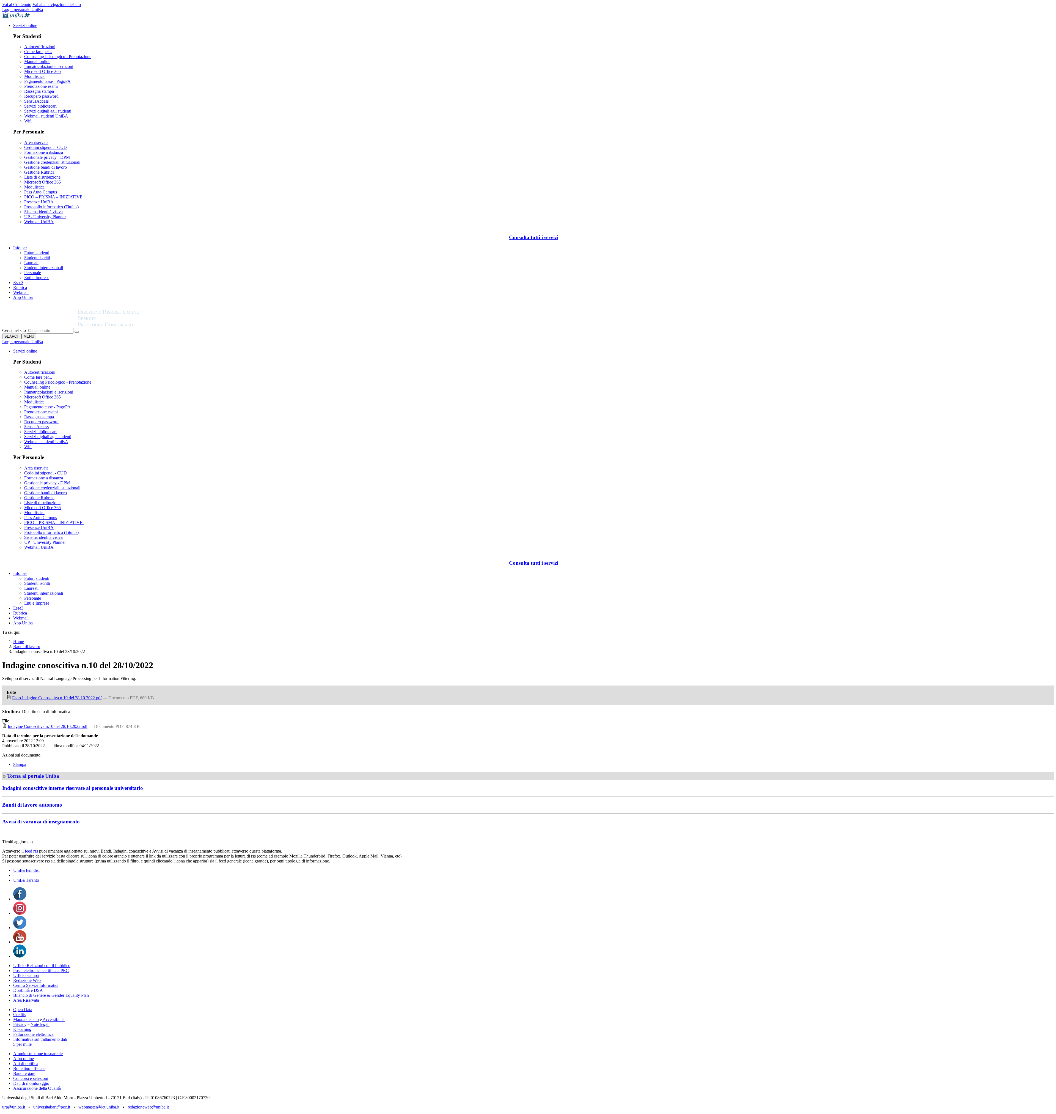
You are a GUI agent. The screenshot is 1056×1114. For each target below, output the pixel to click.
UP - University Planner (45, 216)
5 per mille (22, 1044)
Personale (32, 272)
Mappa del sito (26, 1019)
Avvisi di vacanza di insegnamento (41, 821)
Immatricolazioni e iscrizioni (48, 66)
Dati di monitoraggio (31, 1083)
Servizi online (25, 25)
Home (18, 641)
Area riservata (36, 142)
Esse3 (18, 282)
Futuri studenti (36, 252)
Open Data (22, 1009)
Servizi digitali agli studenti (47, 111)
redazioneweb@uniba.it (148, 1107)
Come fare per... (38, 51)
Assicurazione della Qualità (37, 1088)
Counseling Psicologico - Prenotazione (57, 56)
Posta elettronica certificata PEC (41, 970)
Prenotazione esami (41, 86)
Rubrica (20, 287)
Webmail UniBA (39, 221)
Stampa (19, 764)
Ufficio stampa (26, 975)
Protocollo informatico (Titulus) (51, 206)
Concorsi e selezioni (30, 1078)
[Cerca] (77, 332)
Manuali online (37, 61)
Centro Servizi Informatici (35, 985)
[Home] (122, 325)
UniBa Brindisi (26, 870)
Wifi (28, 121)
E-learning (22, 1029)
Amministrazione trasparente (38, 1053)
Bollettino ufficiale (29, 1068)
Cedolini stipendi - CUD (45, 147)
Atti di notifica (25, 1063)
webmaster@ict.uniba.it (98, 1107)
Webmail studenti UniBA (46, 116)
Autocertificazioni (39, 46)
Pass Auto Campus (40, 192)
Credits (19, 1014)
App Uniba (23, 297)
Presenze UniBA (39, 202)
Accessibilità (53, 1019)
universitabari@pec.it (51, 1107)
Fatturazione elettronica (33, 1034)
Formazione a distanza (43, 152)
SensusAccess (36, 101)
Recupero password (41, 96)
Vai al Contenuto (16, 4)
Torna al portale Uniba (33, 776)
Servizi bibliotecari (40, 106)
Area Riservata (26, 1000)
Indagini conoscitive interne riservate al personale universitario (72, 788)
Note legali (40, 1024)
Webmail (21, 292)
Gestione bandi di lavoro (45, 167)
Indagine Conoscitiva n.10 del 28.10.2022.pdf (47, 726)
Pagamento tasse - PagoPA (47, 81)
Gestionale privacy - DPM (47, 157)
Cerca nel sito (14, 330)
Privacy (19, 1024)
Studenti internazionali (43, 267)
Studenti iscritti (37, 257)
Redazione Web (27, 980)
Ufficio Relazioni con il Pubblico (41, 965)
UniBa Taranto (26, 880)
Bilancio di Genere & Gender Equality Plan (51, 995)
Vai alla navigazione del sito (56, 4)
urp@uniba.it (13, 1107)
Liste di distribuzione (42, 177)
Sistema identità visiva (43, 211)
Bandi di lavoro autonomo (32, 805)
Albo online (23, 1058)
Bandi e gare (24, 1073)
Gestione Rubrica (39, 172)
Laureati (31, 262)
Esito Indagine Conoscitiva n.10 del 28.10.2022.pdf (57, 697)
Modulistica (34, 76)
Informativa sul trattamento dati (40, 1039)
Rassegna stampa (39, 91)
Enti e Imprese (36, 277)
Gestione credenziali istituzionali (52, 162)
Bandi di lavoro (26, 646)
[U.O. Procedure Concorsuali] (40, 325)
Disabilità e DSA (28, 990)
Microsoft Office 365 (42, 71)
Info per (20, 247)
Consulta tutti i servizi (533, 237)
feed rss (31, 851)
